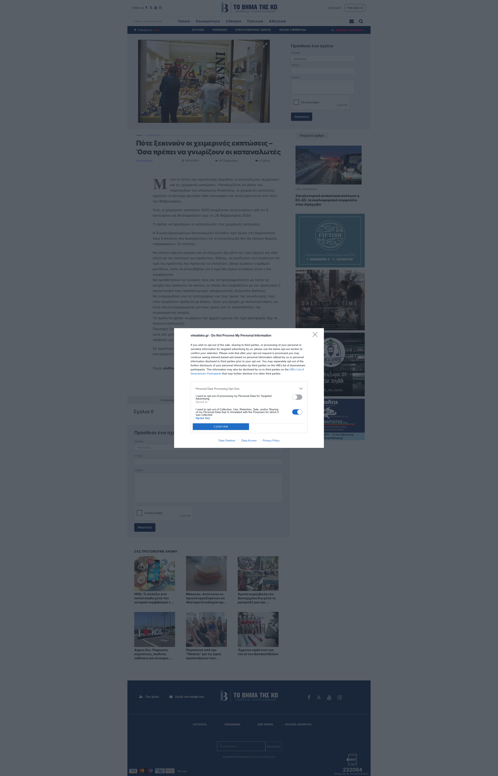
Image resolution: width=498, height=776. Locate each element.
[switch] (297, 397)
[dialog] (249, 388)
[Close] (316, 335)
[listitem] (249, 389)
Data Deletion (227, 440)
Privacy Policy (271, 440)
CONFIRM (221, 426)
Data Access (249, 440)
